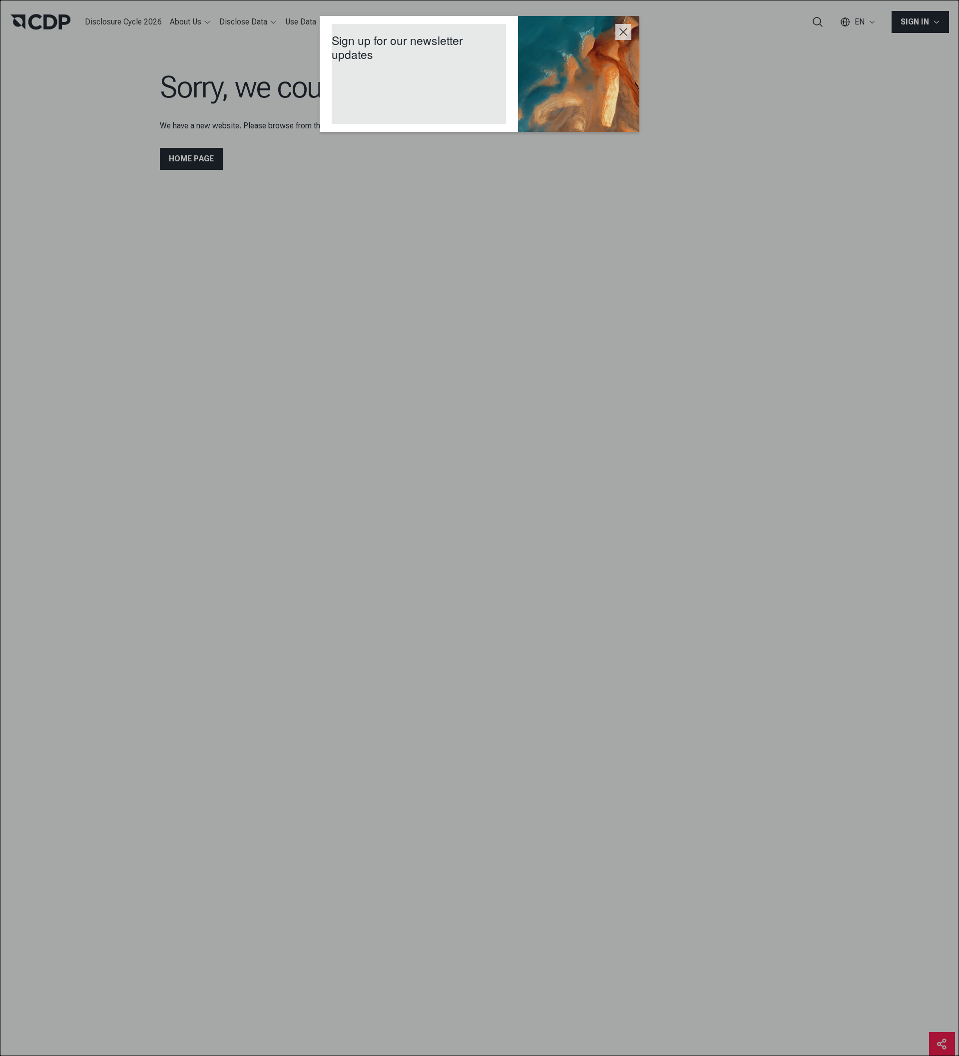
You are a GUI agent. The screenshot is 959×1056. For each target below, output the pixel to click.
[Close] (623, 32)
